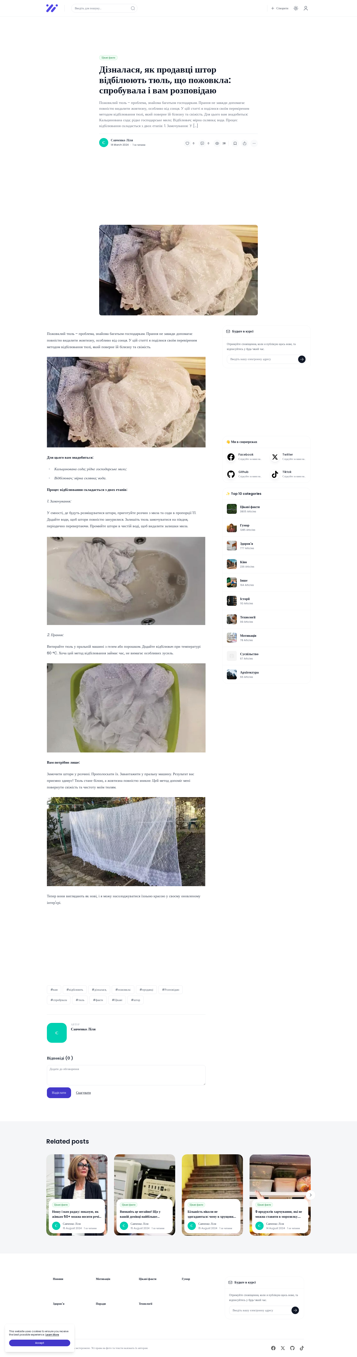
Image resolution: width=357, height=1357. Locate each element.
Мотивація (103, 1279)
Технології (145, 1304)
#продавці (146, 990)
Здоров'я (58, 1304)
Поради (101, 1304)
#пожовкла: (123, 990)
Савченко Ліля (122, 140)
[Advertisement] (170, 29)
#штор (135, 1000)
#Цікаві (117, 1000)
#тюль (80, 1000)
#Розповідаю (170, 990)
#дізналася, (99, 990)
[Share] (244, 143)
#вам (54, 990)
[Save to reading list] (235, 143)
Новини (58, 1279)
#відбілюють (74, 990)
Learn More (52, 1334)
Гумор (186, 1279)
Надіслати (59, 1092)
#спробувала (58, 1000)
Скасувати (83, 1092)
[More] (254, 143)
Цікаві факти (108, 57)
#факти (98, 1000)
